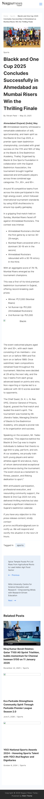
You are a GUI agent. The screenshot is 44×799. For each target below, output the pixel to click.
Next (10, 600)
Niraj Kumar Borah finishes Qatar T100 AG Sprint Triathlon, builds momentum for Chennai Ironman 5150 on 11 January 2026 (21, 655)
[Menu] (40, 4)
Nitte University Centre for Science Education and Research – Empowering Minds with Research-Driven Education (21, 590)
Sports (6, 52)
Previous (15, 575)
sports (20, 545)
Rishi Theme (27, 796)
